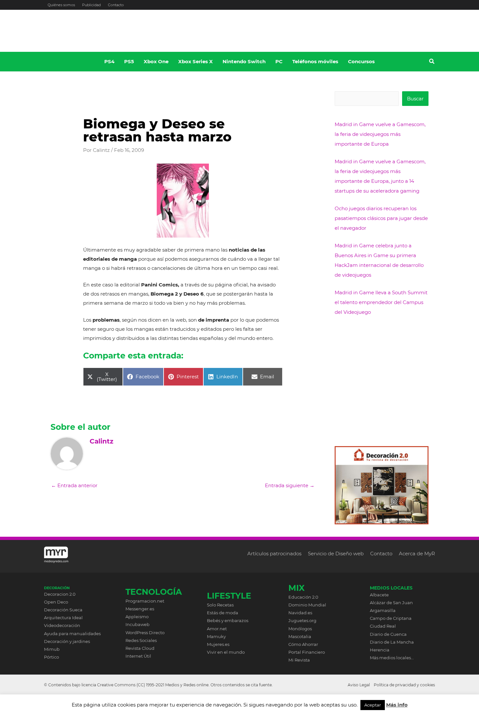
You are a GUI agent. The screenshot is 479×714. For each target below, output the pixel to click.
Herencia (379, 649)
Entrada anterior (74, 485)
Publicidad (91, 5)
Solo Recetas (220, 604)
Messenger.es (139, 608)
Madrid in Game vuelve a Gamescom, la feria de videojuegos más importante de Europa (380, 134)
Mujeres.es (218, 644)
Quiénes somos (61, 5)
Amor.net (217, 628)
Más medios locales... (392, 657)
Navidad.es (300, 612)
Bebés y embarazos (227, 620)
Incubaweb (137, 624)
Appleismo (137, 616)
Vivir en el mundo (226, 652)
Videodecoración (62, 625)
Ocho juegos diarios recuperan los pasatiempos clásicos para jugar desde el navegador (381, 218)
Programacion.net (144, 601)
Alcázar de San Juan (391, 602)
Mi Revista (299, 660)
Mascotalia (299, 636)
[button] (432, 62)
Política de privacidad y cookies (404, 684)
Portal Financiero (306, 652)
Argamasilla (383, 610)
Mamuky (216, 636)
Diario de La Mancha (392, 642)
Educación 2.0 (303, 597)
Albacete (379, 594)
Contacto (116, 5)
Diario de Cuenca (388, 634)
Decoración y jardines (67, 641)
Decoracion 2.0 (60, 594)
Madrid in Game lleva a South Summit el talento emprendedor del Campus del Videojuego (381, 302)
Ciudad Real (383, 626)
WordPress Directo (145, 632)
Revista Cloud (139, 648)
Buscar (415, 98)
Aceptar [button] (372, 704)
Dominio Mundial (307, 604)
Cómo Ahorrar (303, 644)
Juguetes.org (302, 620)
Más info (397, 705)
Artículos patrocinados (274, 553)
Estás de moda (222, 612)
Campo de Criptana (391, 618)
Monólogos (300, 628)
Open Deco (56, 602)
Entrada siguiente (289, 485)
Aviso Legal (359, 684)
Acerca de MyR (417, 553)
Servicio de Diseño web (336, 553)
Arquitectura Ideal (63, 617)
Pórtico (51, 657)
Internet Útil (138, 656)
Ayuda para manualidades (72, 633)
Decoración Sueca (63, 609)
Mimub (52, 649)
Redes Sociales (141, 640)
